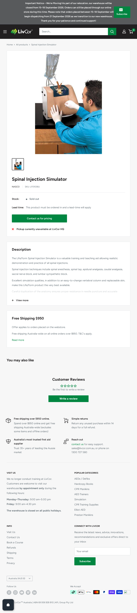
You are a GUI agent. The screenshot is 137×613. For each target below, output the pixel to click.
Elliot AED (79, 509)
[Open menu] (5, 31)
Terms (10, 557)
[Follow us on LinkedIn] (34, 592)
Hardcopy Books (83, 483)
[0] (131, 32)
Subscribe (121, 14)
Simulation (80, 499)
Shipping (11, 552)
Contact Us (13, 537)
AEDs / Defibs (82, 478)
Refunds (11, 547)
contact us (78, 444)
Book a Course (15, 542)
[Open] (8, 604)
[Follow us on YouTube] (21, 592)
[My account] (124, 31)
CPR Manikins (81, 489)
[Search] (112, 31)
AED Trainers (81, 494)
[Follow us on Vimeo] (28, 592)
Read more (18, 340)
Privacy (11, 563)
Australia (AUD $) (17, 578)
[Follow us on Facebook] (9, 592)
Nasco (16, 186)
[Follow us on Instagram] (15, 592)
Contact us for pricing (39, 218)
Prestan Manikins (83, 514)
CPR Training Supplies (86, 504)
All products (22, 44)
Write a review (68, 398)
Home (10, 44)
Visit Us (11, 532)
